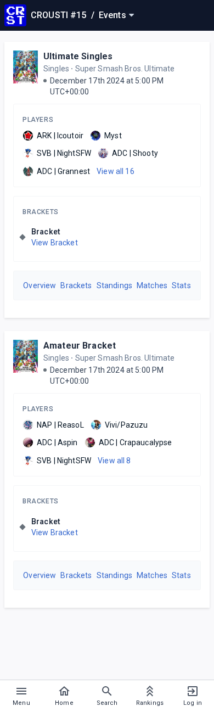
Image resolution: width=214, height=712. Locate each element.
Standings (114, 285)
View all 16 (115, 171)
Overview (39, 285)
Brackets (40, 212)
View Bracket (54, 242)
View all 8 (114, 460)
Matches (152, 285)
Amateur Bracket (79, 345)
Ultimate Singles (77, 56)
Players (37, 120)
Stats (181, 285)
